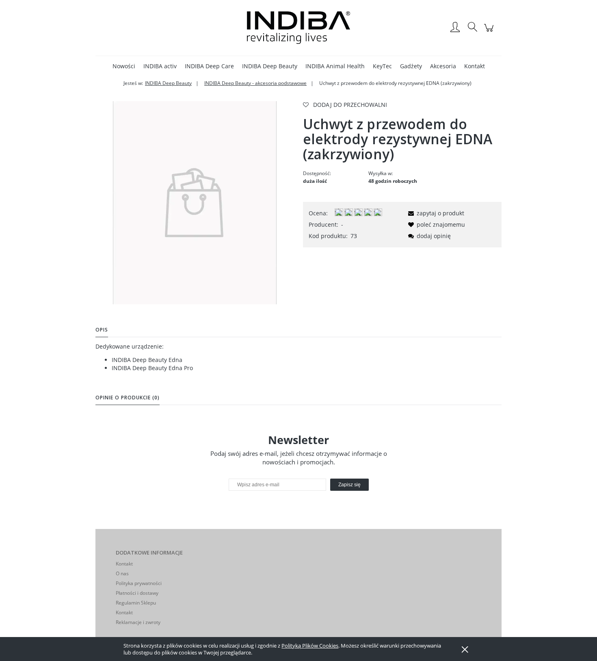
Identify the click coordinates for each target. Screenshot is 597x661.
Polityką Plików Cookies (309, 645)
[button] (434, 213)
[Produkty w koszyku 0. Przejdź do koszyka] (490, 32)
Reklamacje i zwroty (138, 622)
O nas (122, 573)
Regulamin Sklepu (136, 602)
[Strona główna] (298, 27)
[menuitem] (123, 66)
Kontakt (124, 563)
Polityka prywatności (139, 583)
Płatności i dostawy (137, 592)
